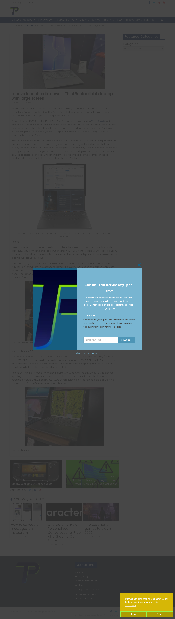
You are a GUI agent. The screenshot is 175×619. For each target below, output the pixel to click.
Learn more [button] (130, 605)
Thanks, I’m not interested (87, 353)
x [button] (170, 595)
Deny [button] (133, 614)
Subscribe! (90, 315)
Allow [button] (159, 614)
